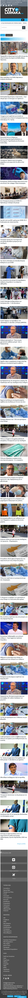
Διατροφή (5, 964)
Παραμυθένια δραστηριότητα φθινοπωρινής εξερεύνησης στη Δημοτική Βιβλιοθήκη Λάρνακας (14, 58)
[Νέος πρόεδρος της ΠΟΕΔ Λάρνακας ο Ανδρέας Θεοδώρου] (14, 69)
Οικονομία (6, 895)
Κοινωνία (5, 899)
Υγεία (4, 958)
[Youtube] (7, 5)
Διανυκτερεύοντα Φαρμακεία (14, 0)
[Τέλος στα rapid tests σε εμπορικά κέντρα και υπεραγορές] (14, 570)
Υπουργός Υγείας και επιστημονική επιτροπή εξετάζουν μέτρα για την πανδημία (11, 241)
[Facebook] (1, 5)
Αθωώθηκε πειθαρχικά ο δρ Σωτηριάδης (12, 777)
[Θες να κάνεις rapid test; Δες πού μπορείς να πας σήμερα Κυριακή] (14, 608)
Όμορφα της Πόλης (8, 892)
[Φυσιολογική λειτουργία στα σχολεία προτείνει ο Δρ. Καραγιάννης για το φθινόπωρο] (14, 469)
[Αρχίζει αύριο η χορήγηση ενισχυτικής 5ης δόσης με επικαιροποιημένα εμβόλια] (14, 353)
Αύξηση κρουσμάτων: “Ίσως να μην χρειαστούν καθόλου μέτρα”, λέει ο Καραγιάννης (11, 342)
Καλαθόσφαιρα (7, 927)
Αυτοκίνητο (6, 971)
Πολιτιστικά (6, 905)
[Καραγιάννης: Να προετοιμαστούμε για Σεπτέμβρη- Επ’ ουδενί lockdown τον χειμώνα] (14, 688)
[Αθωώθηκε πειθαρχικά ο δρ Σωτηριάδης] (14, 769)
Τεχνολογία (6, 969)
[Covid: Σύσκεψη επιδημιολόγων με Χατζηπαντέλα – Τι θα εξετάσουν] (14, 293)
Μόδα (4, 967)
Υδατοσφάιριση (7, 931)
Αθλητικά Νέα (7, 909)
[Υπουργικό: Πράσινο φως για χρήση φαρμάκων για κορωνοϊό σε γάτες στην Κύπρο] (14, 152)
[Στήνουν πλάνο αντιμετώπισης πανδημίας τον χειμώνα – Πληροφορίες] (14, 531)
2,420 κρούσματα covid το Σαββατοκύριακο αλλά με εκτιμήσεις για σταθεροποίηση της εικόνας (13, 738)
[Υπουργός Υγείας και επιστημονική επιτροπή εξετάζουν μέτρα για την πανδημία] (14, 231)
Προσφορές (6, 947)
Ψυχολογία (6, 960)
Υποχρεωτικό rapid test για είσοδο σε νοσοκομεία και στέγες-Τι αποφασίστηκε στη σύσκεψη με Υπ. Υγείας (14, 117)
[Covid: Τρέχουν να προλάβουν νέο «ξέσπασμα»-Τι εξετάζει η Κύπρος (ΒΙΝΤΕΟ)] (14, 312)
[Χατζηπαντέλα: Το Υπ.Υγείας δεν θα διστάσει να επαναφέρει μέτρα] (14, 806)
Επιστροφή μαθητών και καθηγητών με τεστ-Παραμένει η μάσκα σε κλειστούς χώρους (12, 520)
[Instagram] (9, 5)
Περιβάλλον (6, 907)
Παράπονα (3, 0)
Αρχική (2, 35)
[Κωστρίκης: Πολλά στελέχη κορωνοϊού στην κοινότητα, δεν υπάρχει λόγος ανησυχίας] (14, 173)
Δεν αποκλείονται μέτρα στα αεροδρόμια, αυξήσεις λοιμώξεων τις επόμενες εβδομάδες (13, 282)
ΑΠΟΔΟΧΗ (10, 996)
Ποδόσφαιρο (6, 925)
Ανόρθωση (6, 919)
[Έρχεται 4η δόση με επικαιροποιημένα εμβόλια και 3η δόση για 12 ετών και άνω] (14, 392)
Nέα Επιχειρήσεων (8, 941)
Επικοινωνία (15, 4)
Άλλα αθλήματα (7, 932)
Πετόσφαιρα (6, 929)
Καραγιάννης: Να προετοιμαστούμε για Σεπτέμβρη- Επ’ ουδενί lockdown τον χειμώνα (12, 698)
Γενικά (5, 894)
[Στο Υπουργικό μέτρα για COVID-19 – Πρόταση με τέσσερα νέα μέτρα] (14, 192)
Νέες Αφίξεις (6, 943)
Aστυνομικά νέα (7, 897)
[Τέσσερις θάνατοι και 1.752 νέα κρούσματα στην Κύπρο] (14, 411)
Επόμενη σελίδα (21, 843)
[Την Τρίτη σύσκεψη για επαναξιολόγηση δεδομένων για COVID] (14, 252)
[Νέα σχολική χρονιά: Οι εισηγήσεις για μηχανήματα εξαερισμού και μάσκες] (14, 490)
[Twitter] (4, 5)
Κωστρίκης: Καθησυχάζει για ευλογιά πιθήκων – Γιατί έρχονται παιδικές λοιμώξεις (11, 638)
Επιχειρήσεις (6, 903)
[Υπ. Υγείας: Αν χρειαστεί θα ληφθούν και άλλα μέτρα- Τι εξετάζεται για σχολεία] (14, 749)
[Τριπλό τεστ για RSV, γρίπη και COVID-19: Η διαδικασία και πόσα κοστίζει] (14, 212)
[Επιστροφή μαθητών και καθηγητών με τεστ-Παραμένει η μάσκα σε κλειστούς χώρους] (14, 510)
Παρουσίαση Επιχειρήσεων (10, 949)
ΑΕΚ (4, 918)
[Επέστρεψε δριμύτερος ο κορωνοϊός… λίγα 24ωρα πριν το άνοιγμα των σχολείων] (14, 88)
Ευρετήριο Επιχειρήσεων (9, 940)
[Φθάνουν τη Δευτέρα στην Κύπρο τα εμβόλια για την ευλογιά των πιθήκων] (14, 649)
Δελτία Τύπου (6, 945)
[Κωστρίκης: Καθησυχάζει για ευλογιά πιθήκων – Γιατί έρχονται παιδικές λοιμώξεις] (14, 628)
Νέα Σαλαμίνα (7, 923)
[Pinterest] (12, 5)
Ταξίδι (4, 965)
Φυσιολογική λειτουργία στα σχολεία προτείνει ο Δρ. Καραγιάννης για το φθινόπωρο (11, 479)
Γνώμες (9, 4)
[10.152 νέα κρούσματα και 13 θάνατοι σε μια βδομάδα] (14, 709)
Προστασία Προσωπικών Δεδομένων (12, 985)
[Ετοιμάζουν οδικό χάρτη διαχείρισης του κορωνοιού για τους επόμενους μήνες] (14, 550)
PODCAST (5, 910)
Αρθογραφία (4, 4)
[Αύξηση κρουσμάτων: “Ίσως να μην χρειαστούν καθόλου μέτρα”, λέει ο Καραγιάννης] (14, 332)
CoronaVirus (9, 35)
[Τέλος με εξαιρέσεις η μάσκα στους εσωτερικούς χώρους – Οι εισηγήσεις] (14, 450)
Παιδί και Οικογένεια (8, 956)
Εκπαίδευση (6, 901)
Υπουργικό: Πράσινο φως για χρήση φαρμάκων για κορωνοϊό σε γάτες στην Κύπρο (12, 162)
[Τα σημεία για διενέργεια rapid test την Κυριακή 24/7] (14, 668)
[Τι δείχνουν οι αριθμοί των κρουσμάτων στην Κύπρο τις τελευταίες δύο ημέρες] (14, 589)
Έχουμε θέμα (6, 890)
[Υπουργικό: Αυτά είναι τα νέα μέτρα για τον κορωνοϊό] (14, 786)
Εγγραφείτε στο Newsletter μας (14, 2)
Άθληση (5, 962)
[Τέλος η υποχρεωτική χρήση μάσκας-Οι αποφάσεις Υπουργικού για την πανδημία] (14, 430)
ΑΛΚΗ (4, 921)
